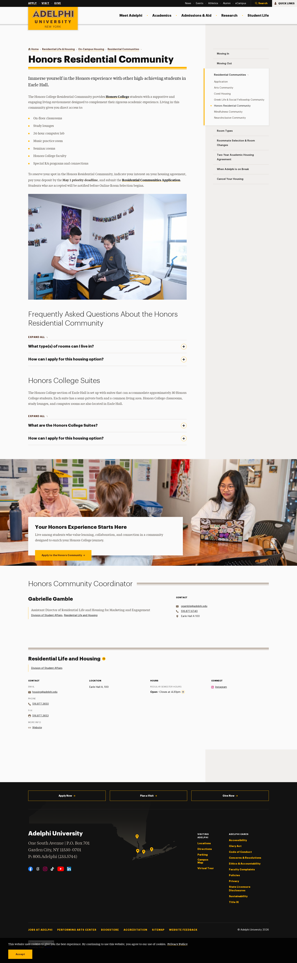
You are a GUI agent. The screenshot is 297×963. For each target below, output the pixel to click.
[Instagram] (45, 869)
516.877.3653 (40, 715)
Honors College (117, 96)
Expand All (36, 337)
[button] (261, 3)
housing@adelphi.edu (44, 692)
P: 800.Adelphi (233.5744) (52, 857)
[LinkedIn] (69, 869)
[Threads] (38, 869)
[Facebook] (30, 869)
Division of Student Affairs (46, 615)
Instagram (221, 687)
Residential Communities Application (151, 180)
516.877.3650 (40, 704)
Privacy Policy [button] (177, 944)
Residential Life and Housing (80, 615)
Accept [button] (20, 954)
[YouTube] (60, 869)
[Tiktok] (52, 869)
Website (37, 727)
